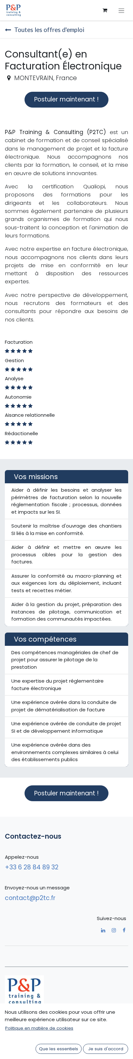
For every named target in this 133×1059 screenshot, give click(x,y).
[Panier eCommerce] (104, 10)
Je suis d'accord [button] (105, 1049)
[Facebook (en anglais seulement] (124, 930)
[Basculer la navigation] (121, 10)
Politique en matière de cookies (39, 1028)
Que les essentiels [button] (58, 1049)
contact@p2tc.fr (30, 898)
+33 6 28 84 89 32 (32, 867)
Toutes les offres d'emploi (49, 29)
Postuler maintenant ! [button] (66, 99)
